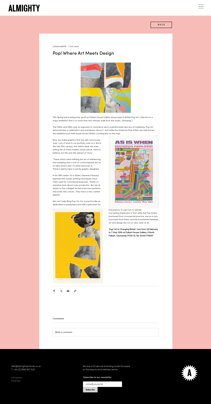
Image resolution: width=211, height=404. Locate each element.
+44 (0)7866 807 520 (24, 369)
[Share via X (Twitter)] (61, 290)
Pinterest (15, 380)
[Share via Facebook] (54, 290)
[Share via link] (75, 290)
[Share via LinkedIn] (68, 290)
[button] (201, 6)
